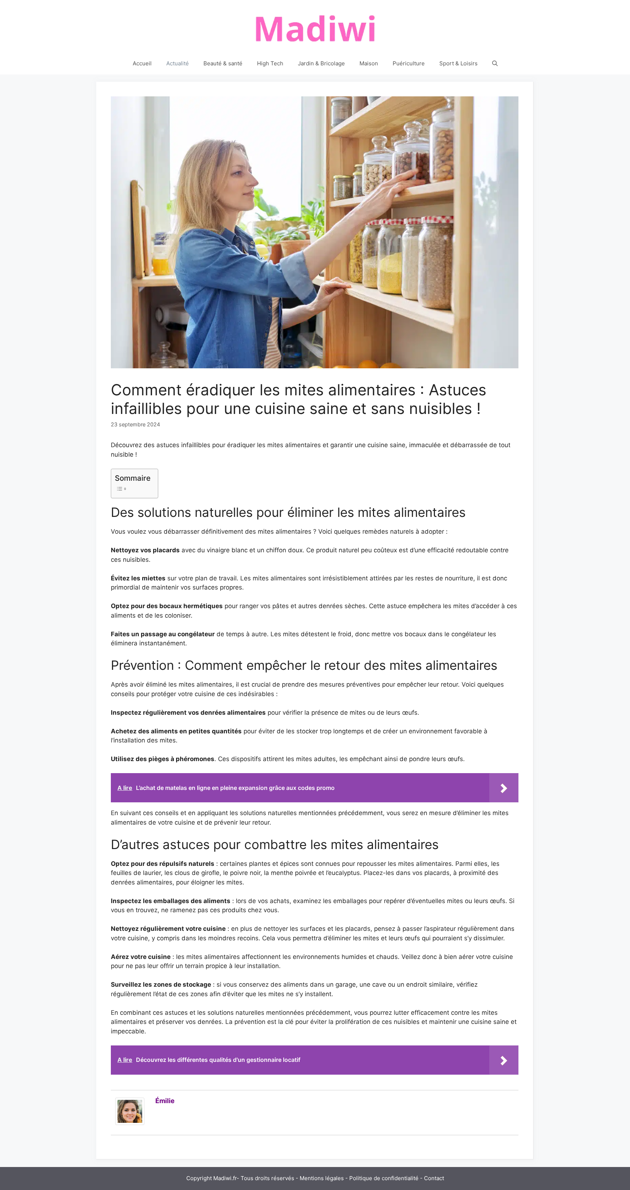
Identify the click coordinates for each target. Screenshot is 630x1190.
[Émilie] (129, 1122)
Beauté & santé (222, 63)
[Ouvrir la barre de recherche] (495, 63)
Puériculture (409, 63)
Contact (434, 1178)
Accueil (142, 63)
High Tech (270, 63)
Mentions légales (322, 1178)
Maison (368, 63)
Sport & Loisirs (458, 63)
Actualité (177, 63)
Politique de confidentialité (384, 1178)
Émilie (165, 1101)
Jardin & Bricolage (321, 63)
